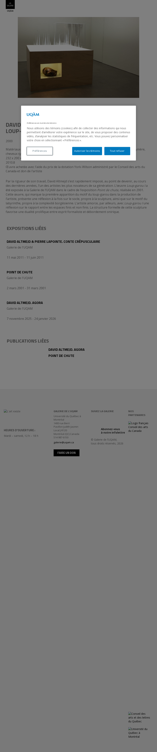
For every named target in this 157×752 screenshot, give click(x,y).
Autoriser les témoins (87, 151)
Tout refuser (117, 151)
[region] (78, 133)
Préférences (40, 151)
